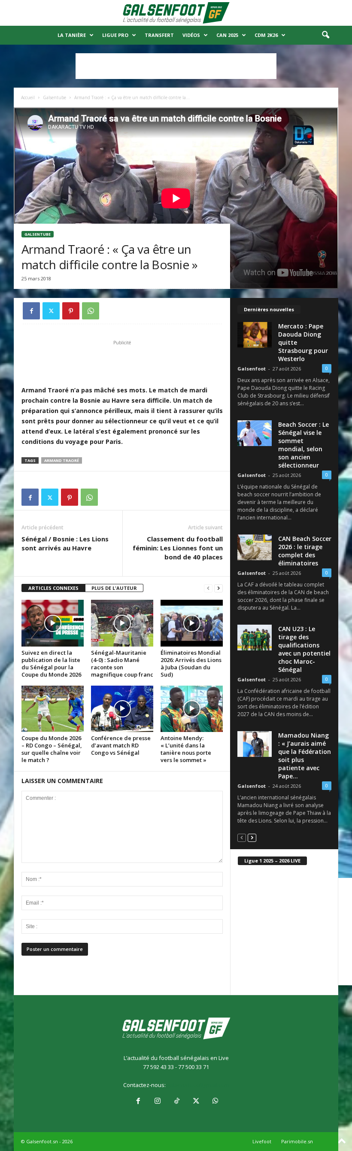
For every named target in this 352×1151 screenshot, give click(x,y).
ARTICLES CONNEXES (53, 588)
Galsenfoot (251, 368)
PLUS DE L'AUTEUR (114, 588)
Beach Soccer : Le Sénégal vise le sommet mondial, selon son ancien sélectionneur (303, 444)
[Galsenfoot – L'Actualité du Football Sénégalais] (176, 13)
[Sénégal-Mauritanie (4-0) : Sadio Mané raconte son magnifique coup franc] (122, 623)
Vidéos (191, 35)
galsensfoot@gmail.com (198, 1085)
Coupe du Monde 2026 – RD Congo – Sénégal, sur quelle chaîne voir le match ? (51, 749)
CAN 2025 (227, 35)
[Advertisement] (176, 66)
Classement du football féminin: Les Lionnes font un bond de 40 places (178, 548)
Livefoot (261, 1141)
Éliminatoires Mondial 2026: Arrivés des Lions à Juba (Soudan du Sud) (191, 663)
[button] (325, 35)
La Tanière (72, 35)
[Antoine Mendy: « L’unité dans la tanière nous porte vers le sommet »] (192, 709)
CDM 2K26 (266, 35)
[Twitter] (51, 310)
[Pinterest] (70, 310)
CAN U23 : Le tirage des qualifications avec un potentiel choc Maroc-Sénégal (304, 649)
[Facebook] (31, 310)
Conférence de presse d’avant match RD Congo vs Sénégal (121, 745)
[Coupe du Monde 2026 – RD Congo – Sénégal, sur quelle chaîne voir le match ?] (52, 709)
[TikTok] (176, 1101)
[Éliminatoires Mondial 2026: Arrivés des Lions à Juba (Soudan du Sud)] (192, 623)
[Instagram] (157, 1101)
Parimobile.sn (297, 1141)
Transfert (159, 35)
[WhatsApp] (90, 310)
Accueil (28, 97)
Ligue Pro (115, 35)
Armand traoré (61, 460)
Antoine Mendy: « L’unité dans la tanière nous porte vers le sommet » (186, 749)
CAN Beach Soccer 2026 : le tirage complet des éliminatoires (304, 551)
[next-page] (218, 588)
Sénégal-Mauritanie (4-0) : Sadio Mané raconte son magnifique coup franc (122, 663)
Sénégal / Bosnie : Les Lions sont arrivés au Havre (65, 543)
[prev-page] (208, 588)
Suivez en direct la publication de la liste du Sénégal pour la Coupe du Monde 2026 (51, 663)
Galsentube (54, 97)
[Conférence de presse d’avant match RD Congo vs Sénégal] (122, 709)
